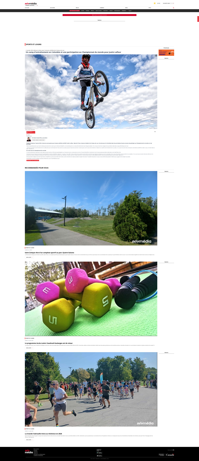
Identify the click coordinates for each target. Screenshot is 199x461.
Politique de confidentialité (39, 454)
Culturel (111, 10)
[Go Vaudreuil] (29, 452)
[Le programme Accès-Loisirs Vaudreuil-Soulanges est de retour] (91, 298)
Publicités (36, 453)
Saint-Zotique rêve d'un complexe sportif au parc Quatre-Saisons (49, 253)
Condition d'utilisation (38, 455)
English (130, 10)
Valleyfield (124, 10)
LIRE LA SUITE (28, 257)
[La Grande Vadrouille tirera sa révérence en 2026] (91, 389)
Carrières (36, 451)
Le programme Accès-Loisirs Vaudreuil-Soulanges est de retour (49, 343)
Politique (87, 10)
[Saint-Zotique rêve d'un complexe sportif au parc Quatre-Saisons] (91, 208)
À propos (35, 450)
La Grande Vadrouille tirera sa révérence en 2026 (43, 434)
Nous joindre (36, 449)
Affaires (92, 10)
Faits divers (105, 10)
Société (82, 10)
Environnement (117, 10)
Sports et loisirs (99, 10)
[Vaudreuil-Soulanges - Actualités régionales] (31, 3)
